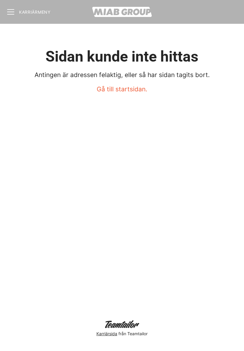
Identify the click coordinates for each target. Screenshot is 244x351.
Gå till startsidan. (122, 89)
